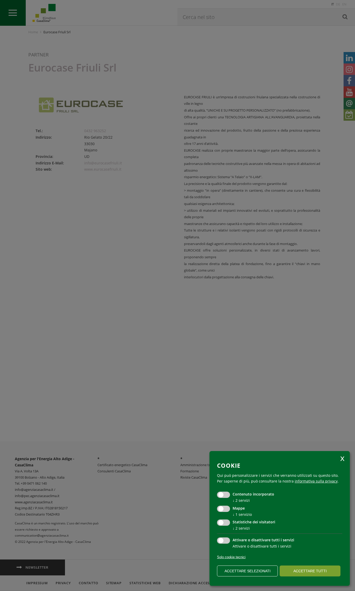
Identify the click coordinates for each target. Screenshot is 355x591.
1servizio (242, 514)
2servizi (241, 500)
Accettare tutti (310, 571)
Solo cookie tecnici (231, 557)
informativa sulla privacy (316, 481)
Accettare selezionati (248, 571)
